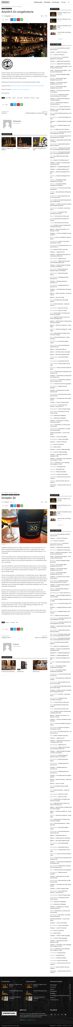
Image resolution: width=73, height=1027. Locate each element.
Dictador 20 (4, 113)
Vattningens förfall (61, 466)
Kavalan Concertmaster (62, 474)
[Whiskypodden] (2, 16)
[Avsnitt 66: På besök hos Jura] (24, 142)
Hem (2, 6)
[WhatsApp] (21, 19)
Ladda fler (60, 39)
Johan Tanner (20, 97)
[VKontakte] (65, 1014)
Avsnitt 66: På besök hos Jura (23, 148)
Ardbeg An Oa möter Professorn (62, 129)
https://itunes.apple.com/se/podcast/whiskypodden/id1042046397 (27, 85)
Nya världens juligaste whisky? (62, 354)
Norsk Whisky (26, 97)
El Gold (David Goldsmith (55, 432)
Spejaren (52, 171)
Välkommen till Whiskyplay (60, 415)
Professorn (33, 97)
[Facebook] (11, 19)
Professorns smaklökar (61, 471)
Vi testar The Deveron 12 (65, 106)
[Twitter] (15, 19)
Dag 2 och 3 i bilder (60, 297)
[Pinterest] (18, 19)
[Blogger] (51, 1014)
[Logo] (5, 2)
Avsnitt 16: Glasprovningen (63, 402)
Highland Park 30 (60, 252)
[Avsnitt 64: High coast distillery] (53, 34)
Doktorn (14, 97)
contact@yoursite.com (30, 1020)
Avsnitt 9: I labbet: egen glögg (63, 449)
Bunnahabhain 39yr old (61, 349)
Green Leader (53, 484)
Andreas (52, 66)
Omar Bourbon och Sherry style (62, 216)
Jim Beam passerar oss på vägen (63, 351)
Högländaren (53, 166)
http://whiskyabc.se (16, 123)
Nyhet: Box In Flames (63, 308)
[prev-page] (2, 153)
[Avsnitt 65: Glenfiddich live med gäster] (40, 142)
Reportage (3, 8)
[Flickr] (58, 1014)
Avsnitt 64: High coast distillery (64, 32)
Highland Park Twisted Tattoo (63, 61)
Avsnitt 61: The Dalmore (62, 52)
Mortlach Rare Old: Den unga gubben (63, 383)
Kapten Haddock (57, 447)
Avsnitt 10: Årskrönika (62, 441)
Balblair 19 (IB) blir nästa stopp (61, 249)
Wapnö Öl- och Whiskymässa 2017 (61, 160)
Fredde (51, 70)
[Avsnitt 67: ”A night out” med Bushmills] (9, 142)
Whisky (37, 97)
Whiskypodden (7, 6)
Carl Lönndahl (8, 97)
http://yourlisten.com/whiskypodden (20, 89)
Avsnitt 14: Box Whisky (62, 436)
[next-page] (5, 153)
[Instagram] (62, 1014)
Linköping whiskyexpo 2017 (64, 166)
